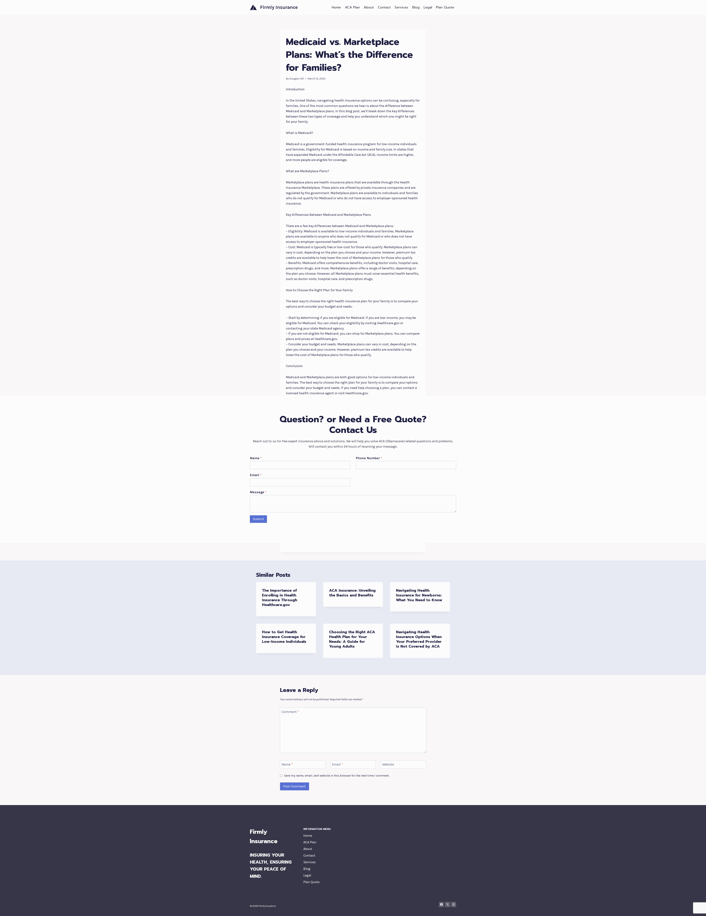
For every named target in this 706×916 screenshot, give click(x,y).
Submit (258, 519)
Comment (290, 712)
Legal (428, 7)
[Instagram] (453, 904)
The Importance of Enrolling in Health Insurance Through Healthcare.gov (279, 597)
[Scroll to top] (697, 909)
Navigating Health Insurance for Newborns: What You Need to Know (419, 595)
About (369, 7)
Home (336, 7)
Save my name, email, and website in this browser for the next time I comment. (336, 775)
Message (258, 492)
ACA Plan (352, 7)
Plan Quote (445, 7)
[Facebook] (441, 904)
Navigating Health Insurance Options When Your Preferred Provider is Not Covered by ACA (419, 639)
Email (255, 475)
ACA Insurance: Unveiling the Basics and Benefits (352, 593)
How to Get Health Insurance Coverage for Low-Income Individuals (284, 636)
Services (401, 7)
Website (388, 764)
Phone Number (369, 458)
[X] (447, 904)
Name (256, 458)
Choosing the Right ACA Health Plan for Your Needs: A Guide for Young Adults (352, 639)
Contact (384, 7)
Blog (416, 7)
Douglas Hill (296, 78)
